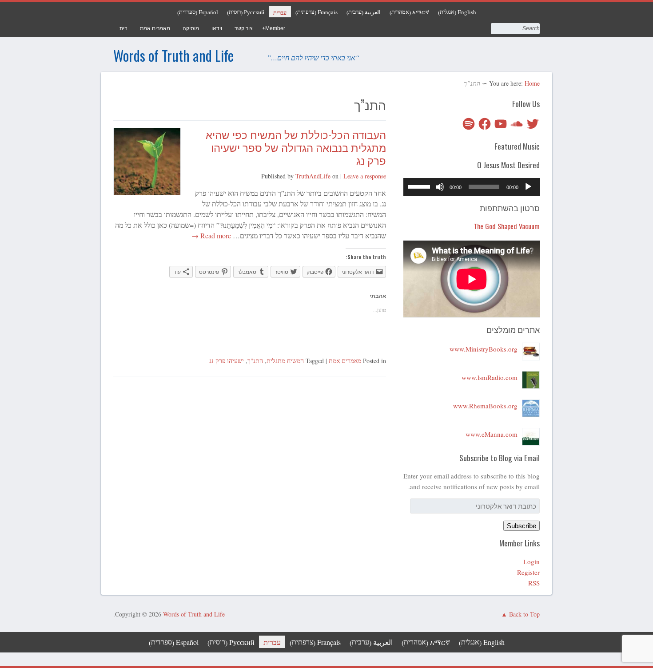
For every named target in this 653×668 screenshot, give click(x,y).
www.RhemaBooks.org (485, 405)
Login (531, 561)
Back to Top (524, 614)
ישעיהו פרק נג (226, 360)
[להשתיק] (439, 186)
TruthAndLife (312, 176)
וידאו (216, 28)
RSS (534, 582)
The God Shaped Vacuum (507, 226)
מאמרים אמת (155, 28)
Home (532, 83)
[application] (471, 187)
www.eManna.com (492, 434)
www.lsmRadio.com (490, 377)
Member (275, 28)
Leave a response (364, 176)
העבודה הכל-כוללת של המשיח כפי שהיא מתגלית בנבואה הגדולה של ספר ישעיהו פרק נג (296, 147)
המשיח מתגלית (285, 360)
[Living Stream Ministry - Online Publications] (531, 348)
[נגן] (528, 186)
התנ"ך (255, 360)
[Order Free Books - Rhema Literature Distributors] (531, 405)
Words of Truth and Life (173, 55)
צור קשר (244, 28)
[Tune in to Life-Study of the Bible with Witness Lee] (531, 377)
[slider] (420, 186)
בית (123, 28)
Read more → (212, 235)
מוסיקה (191, 28)
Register (528, 572)
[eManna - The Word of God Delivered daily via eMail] (531, 434)
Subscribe (521, 526)
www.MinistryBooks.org (484, 348)
